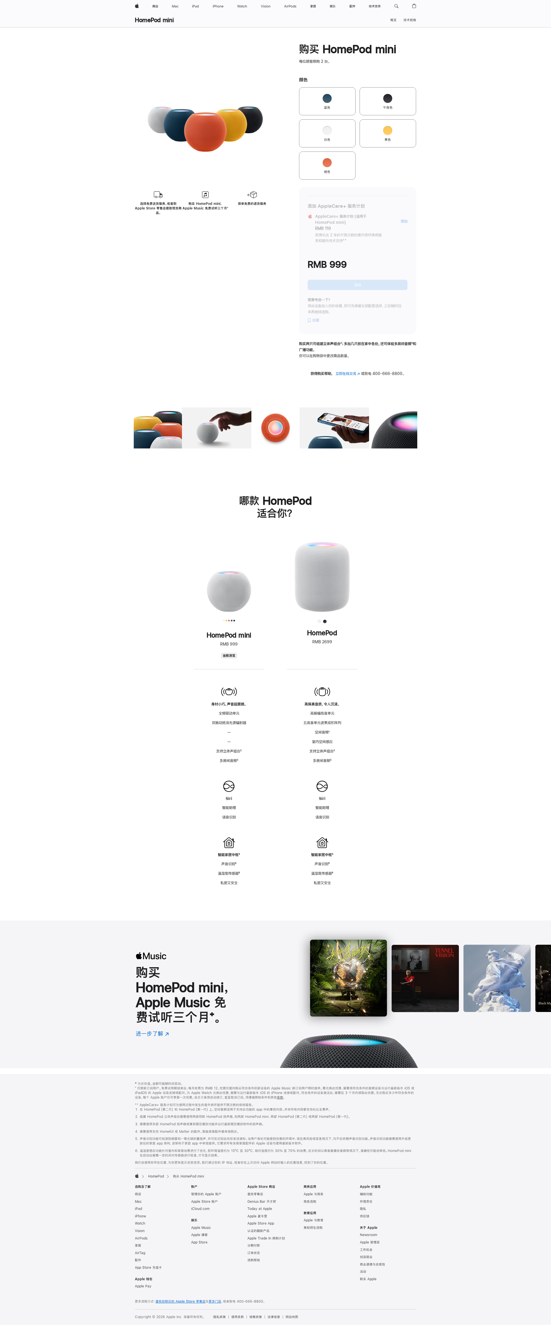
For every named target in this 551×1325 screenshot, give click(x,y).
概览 (393, 20)
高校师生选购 (313, 1227)
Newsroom (368, 1235)
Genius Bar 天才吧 (261, 1201)
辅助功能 (366, 1194)
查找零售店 (255, 1194)
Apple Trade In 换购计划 (266, 1238)
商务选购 (310, 1201)
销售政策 (255, 1317)
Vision (140, 1231)
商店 (138, 1194)
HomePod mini (154, 20)
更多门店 (215, 1301)
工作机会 (366, 1250)
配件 (138, 1260)
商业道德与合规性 (372, 1264)
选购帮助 (253, 1260)
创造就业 (366, 1257)
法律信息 (273, 1317)
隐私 (363, 1209)
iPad (138, 1209)
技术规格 (409, 20)
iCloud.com (200, 1209)
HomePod (156, 1176)
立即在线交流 (347, 374)
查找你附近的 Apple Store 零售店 (180, 1301)
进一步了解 (152, 1034)
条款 (280, 1097)
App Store (199, 1242)
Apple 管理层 (370, 1242)
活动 (363, 1271)
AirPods (141, 1238)
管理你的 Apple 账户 (206, 1194)
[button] (396, 6)
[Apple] (137, 1175)
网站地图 (292, 1317)
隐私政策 (219, 1317)
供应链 (364, 1216)
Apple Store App (260, 1223)
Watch (140, 1223)
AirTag (140, 1253)
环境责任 (366, 1201)
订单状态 (253, 1253)
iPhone (140, 1216)
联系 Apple (368, 1279)
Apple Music (201, 1227)
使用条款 (237, 1317)
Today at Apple (259, 1209)
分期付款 (253, 1245)
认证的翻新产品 (258, 1231)
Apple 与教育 (313, 1220)
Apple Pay (143, 1286)
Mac (138, 1201)
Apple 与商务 (313, 1194)
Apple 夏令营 (257, 1216)
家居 (138, 1245)
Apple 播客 (199, 1235)
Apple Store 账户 (204, 1201)
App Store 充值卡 (148, 1267)
